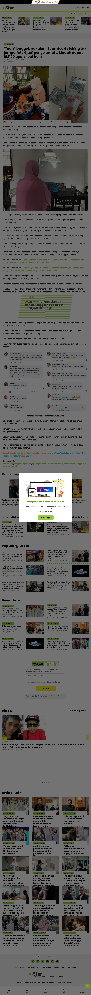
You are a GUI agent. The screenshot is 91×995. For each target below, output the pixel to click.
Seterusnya (45, 517)
